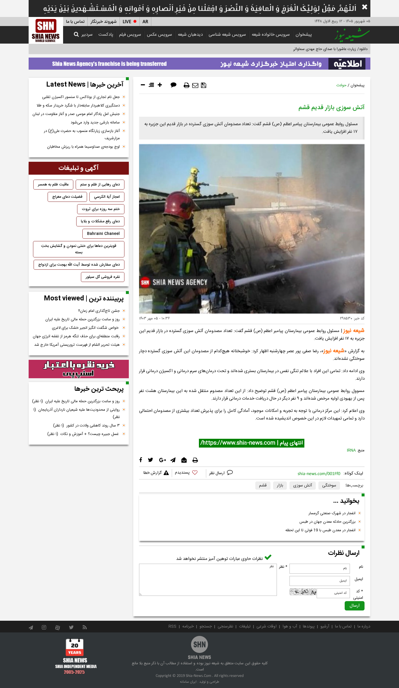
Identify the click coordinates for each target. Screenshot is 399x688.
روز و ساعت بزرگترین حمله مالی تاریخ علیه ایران (82, 319)
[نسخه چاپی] (187, 85)
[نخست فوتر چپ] (76, 656)
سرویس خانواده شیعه (271, 34)
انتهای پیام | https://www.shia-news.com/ (251, 443)
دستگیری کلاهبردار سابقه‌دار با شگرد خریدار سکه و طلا (78, 105)
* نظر (283, 567)
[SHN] (46, 30)
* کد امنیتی (358, 594)
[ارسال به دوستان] (195, 85)
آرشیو (324, 626)
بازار (280, 485)
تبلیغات (245, 626)
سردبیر (87, 34)
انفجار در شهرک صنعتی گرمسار (331, 513)
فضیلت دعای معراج (67, 197)
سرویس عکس (159, 34)
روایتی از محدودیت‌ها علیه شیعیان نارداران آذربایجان (76, 413)
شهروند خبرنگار (104, 21)
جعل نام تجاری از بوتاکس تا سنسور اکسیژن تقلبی (81, 97)
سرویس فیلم (130, 34)
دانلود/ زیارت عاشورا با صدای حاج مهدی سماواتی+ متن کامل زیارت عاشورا (310, 49)
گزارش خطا (152, 473)
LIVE (127, 21)
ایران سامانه (188, 682)
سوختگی (329, 485)
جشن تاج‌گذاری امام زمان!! (98, 311)
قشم (263, 485)
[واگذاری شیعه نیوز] (199, 62)
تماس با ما (75, 21)
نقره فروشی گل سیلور (103, 277)
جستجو (206, 626)
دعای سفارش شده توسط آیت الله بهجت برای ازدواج (79, 265)
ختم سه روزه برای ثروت (101, 209)
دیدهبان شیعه (190, 34)
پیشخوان (304, 34)
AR (145, 21)
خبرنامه (188, 626)
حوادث (341, 85)
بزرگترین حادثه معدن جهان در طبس (327, 522)
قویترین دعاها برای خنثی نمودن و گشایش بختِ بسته (78, 249)
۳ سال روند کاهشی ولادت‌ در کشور (86, 425)
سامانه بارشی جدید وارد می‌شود (95, 122)
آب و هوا (289, 626)
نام (361, 567)
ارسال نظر (217, 473)
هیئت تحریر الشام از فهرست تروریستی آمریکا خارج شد (77, 345)
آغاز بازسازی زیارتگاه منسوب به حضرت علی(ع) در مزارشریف (82, 135)
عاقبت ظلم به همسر (53, 184)
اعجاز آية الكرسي (107, 197)
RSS (172, 626)
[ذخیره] (203, 85)
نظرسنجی (225, 626)
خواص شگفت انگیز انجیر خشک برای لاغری (86, 328)
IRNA (351, 450)
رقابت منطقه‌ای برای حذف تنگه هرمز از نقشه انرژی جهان (76, 336)
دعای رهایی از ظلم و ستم (100, 184)
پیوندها (309, 626)
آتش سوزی (302, 485)
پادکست (105, 34)
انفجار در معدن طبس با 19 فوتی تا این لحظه (320, 530)
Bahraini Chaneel (103, 234)
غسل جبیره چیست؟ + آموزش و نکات (83, 434)
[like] (189, 473)
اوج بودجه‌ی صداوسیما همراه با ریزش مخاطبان (83, 147)
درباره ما (364, 626)
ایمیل (359, 579)
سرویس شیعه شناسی (227, 34)
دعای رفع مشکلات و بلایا (100, 221)
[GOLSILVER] (79, 369)
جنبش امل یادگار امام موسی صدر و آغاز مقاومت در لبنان (76, 114)
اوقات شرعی (266, 626)
